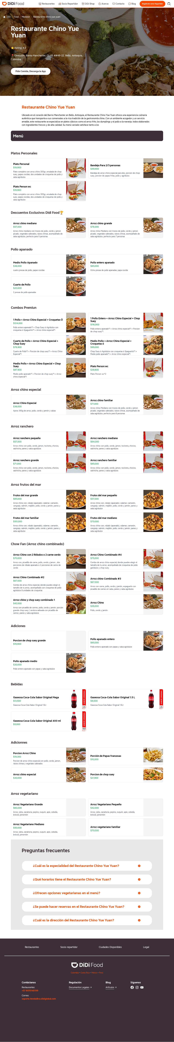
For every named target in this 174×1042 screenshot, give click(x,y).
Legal (146, 947)
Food (16, 17)
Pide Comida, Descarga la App (30, 71)
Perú (101, 973)
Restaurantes (32, 947)
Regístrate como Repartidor (152, 4)
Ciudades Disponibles (110, 947)
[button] (152, 4)
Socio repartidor (68, 947)
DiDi (9, 17)
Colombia (75, 973)
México (94, 973)
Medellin (26, 17)
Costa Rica (85, 973)
